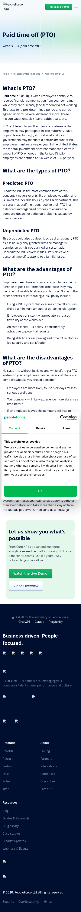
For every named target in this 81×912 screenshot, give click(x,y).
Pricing (45, 751)
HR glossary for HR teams (26, 74)
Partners (46, 758)
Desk (6, 773)
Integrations (48, 766)
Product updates (14, 841)
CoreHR (8, 751)
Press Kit (46, 789)
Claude (39, 621)
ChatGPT (24, 621)
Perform (8, 766)
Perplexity (56, 621)
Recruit (8, 758)
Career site (48, 773)
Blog (5, 810)
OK (40, 491)
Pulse (6, 781)
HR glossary (11, 826)
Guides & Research (16, 818)
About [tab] (66, 428)
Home (6, 74)
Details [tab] (40, 428)
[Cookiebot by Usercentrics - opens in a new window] (60, 417)
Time (6, 789)
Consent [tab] (14, 428)
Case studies (11, 833)
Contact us (47, 781)
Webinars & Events (15, 848)
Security (8, 901)
